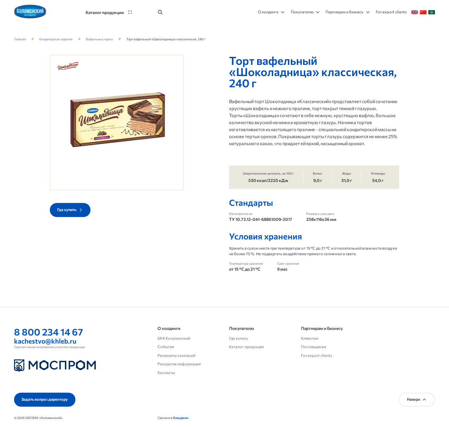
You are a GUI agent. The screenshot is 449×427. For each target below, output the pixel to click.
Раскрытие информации (179, 363)
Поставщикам (313, 346)
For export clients (316, 355)
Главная (20, 39)
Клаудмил (180, 418)
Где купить (238, 338)
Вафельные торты (99, 39)
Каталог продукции (246, 346)
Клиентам (310, 338)
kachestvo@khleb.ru (45, 341)
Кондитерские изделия (56, 39)
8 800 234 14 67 (48, 331)
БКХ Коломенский (174, 338)
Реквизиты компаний (176, 355)
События (166, 346)
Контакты (166, 372)
